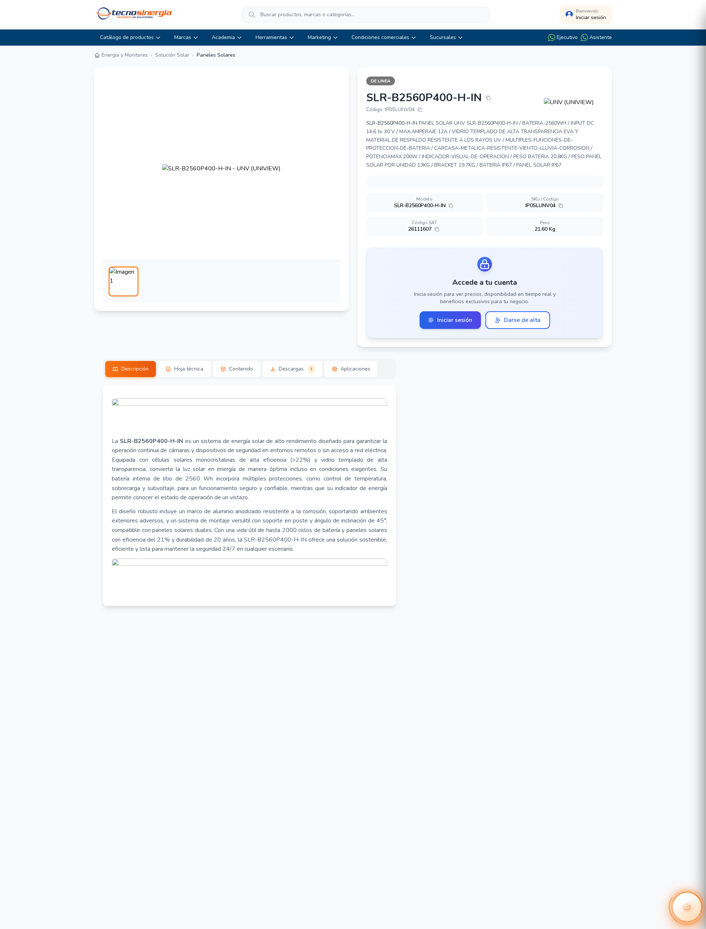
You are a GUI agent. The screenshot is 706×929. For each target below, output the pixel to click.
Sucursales (443, 37)
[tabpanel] (249, 495)
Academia (223, 37)
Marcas (182, 37)
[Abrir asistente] (687, 907)
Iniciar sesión (454, 320)
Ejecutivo (567, 37)
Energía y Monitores (124, 55)
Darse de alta (522, 320)
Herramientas (271, 37)
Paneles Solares (216, 55)
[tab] (130, 369)
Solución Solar (172, 55)
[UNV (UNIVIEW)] (573, 102)
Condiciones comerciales (380, 37)
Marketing (319, 37)
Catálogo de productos (127, 37)
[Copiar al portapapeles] (488, 98)
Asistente (600, 37)
